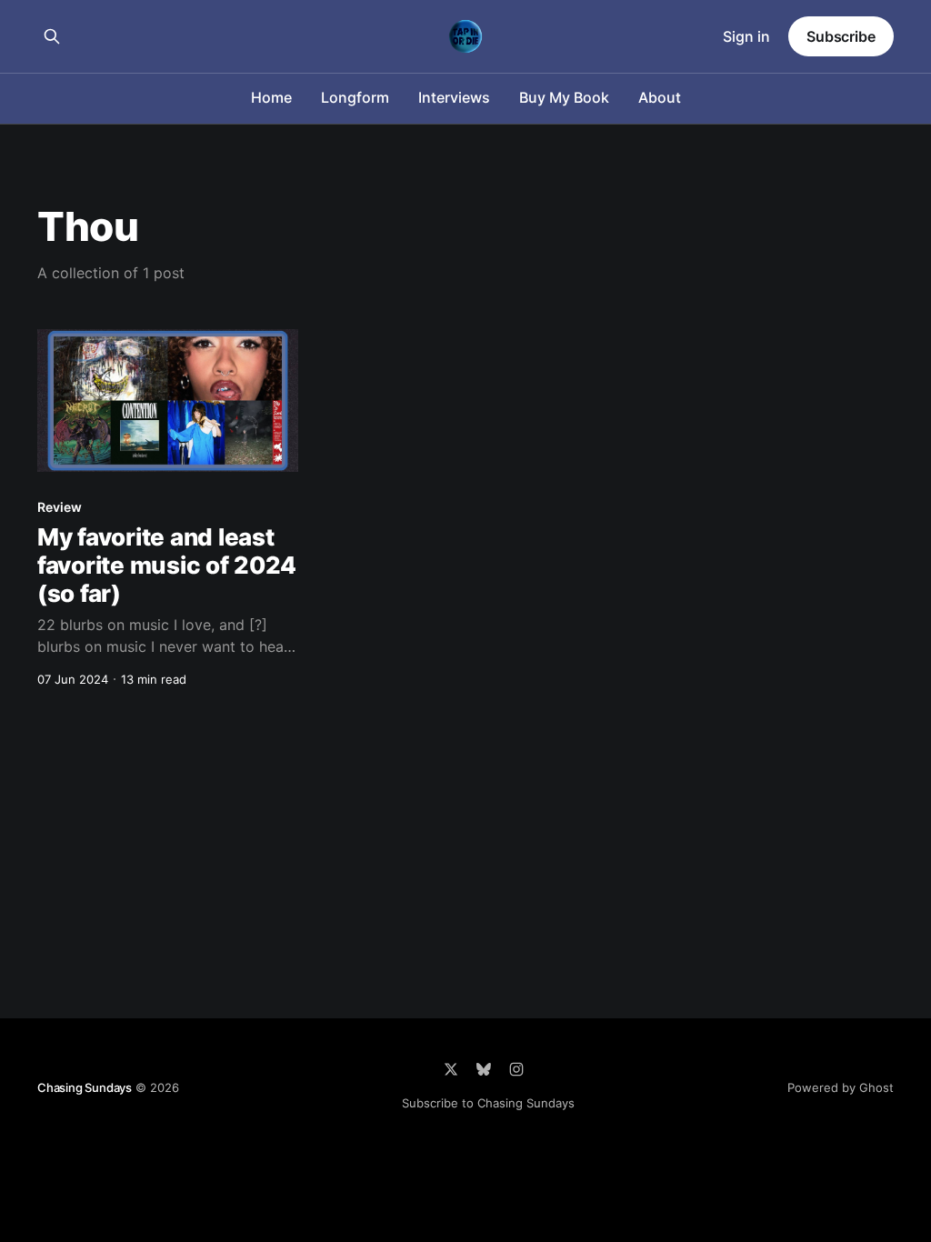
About (659, 97)
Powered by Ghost (840, 1087)
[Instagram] (516, 1069)
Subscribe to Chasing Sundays (488, 1103)
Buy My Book (564, 97)
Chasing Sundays (84, 1087)
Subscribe (841, 36)
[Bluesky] (483, 1069)
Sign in (746, 36)
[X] (451, 1069)
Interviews (454, 97)
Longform (355, 97)
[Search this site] (51, 36)
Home (271, 97)
